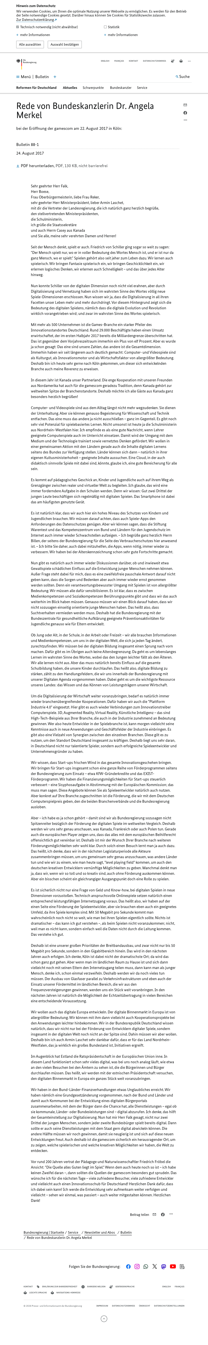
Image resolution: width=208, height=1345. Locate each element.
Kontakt (133, 61)
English (105, 61)
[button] (189, 61)
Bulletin (126, 1232)
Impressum (102, 1306)
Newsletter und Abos (100, 1232)
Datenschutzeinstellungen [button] (169, 1306)
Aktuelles (70, 87)
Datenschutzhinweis (154, 61)
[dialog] (104, 26)
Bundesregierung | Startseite (44, 1232)
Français (119, 61)
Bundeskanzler (120, 87)
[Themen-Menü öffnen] (55, 77)
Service (143, 87)
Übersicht (144, 1306)
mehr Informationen (35, 35)
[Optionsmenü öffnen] (186, 121)
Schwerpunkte (93, 87)
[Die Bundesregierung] (26, 64)
